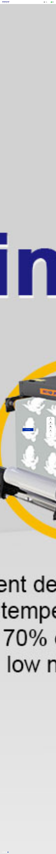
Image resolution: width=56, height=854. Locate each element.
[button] (3, 852)
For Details (28, 438)
